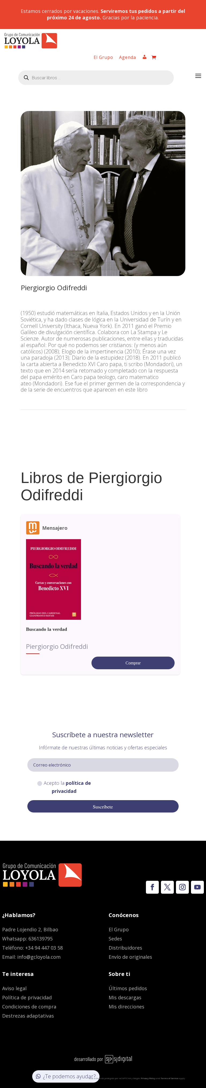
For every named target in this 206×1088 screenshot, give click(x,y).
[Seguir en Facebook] (152, 887)
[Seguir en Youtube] (197, 887)
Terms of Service (169, 1078)
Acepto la (67, 787)
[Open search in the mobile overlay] (96, 78)
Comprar (133, 663)
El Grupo (103, 57)
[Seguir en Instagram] (182, 887)
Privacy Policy (148, 1078)
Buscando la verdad (46, 629)
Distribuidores (125, 947)
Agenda (127, 57)
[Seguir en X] (167, 887)
